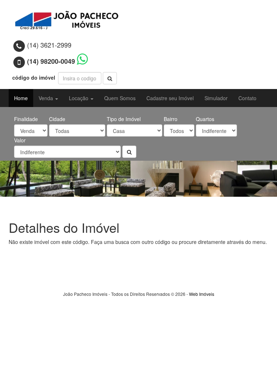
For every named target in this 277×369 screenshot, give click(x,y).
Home (21, 98)
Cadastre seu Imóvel (170, 98)
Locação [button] (79, 98)
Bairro (170, 119)
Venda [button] (46, 98)
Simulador (216, 98)
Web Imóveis (201, 294)
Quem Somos (120, 98)
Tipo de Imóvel (124, 119)
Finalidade (26, 119)
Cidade (57, 119)
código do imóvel (34, 77)
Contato (247, 98)
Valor (20, 140)
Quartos (205, 119)
